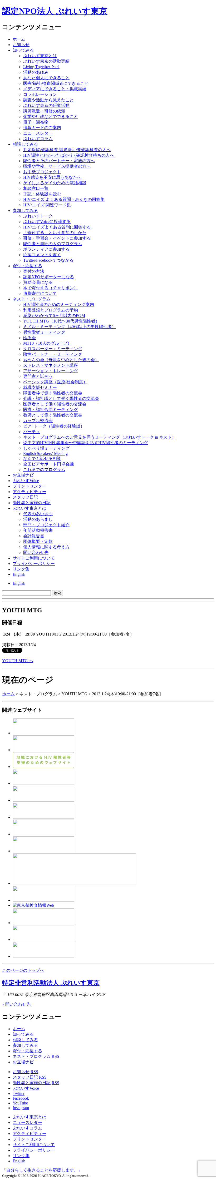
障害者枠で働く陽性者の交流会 (52, 393)
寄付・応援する (27, 1051)
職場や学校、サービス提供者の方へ (57, 166)
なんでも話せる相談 (42, 458)
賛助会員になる (38, 282)
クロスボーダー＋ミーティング (52, 348)
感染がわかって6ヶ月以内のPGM (54, 315)
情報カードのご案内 (42, 127)
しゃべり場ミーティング (46, 448)
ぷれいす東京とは (40, 55)
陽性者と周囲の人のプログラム (52, 243)
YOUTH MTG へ (17, 660)
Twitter (18, 1093)
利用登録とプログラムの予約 (50, 310)
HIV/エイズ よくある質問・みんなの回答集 (64, 199)
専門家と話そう (38, 376)
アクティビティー (29, 491)
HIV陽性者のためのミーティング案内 (58, 304)
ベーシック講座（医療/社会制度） (55, 382)
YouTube (20, 1103)
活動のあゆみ (35, 72)
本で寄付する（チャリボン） (50, 288)
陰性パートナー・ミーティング (52, 354)
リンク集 (21, 569)
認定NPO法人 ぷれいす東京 (54, 11)
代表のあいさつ (38, 514)
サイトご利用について (34, 558)
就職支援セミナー (40, 387)
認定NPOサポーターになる (48, 277)
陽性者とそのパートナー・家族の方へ (59, 160)
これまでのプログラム (44, 469)
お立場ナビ (23, 475)
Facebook (21, 1098)
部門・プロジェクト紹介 (46, 525)
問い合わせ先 (35, 552)
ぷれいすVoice (26, 480)
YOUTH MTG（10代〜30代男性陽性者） (61, 321)
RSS (55, 1056)
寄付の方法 (33, 271)
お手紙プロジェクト (42, 172)
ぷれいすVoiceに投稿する (47, 221)
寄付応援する (27, 266)
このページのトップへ (23, 970)
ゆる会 (29, 337)
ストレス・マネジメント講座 (50, 365)
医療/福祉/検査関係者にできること (56, 83)
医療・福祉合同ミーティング (50, 409)
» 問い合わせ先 (16, 1004)
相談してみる (25, 144)
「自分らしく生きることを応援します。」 (42, 1170)
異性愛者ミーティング (44, 332)
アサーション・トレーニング (50, 371)
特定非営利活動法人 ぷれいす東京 (51, 982)
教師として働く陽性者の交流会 (52, 415)
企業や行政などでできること (50, 116)
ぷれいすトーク (38, 216)
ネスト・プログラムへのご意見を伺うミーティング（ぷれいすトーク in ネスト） (99, 437)
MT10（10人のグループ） (47, 343)
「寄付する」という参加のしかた (54, 232)
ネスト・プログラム (32, 1056)
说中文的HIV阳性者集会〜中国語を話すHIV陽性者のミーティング (85, 442)
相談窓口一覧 (35, 188)
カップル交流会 (38, 420)
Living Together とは (41, 67)
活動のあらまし (38, 519)
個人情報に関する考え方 (46, 547)
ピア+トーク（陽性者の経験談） (54, 426)
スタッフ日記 (25, 497)
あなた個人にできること (46, 78)
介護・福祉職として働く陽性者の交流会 (61, 398)
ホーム (19, 39)
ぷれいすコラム (38, 138)
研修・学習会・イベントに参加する (57, 238)
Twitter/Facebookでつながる (48, 260)
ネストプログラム (32, 299)
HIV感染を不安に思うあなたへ (52, 177)
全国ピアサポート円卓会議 (48, 464)
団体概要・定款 (38, 541)
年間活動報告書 (38, 530)
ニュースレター (38, 133)
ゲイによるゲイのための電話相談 (54, 183)
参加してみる (25, 210)
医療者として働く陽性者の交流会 (54, 404)
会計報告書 (33, 536)
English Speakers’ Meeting (45, 453)
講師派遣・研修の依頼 (44, 111)
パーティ (31, 431)
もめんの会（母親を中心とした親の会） (61, 360)
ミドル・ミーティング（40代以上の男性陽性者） (69, 326)
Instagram (21, 1107)
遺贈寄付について (40, 293)
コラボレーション (40, 94)
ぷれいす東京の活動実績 (46, 61)
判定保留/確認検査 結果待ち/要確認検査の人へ (67, 149)
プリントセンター (29, 486)
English (19, 574)
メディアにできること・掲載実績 (54, 89)
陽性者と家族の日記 (32, 502)
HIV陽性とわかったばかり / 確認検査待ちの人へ (68, 155)
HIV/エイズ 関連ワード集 (47, 205)
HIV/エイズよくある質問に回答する (57, 227)
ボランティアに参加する (46, 249)
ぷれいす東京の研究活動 (46, 105)
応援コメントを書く (42, 254)
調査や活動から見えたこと (48, 100)
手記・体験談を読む (42, 194)
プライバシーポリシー (34, 563)
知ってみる (23, 50)
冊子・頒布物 (35, 122)
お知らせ (21, 44)
